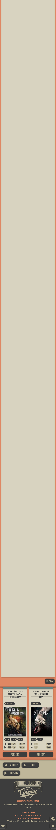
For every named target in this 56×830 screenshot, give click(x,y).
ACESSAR (15, 754)
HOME (29, 765)
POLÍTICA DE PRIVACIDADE (28, 815)
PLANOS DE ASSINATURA (28, 818)
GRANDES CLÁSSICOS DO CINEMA (28, 783)
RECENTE (11, 765)
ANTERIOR (11, 773)
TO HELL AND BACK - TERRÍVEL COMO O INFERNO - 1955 (15, 694)
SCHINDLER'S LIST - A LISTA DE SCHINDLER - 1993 (41, 694)
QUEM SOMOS (28, 812)
